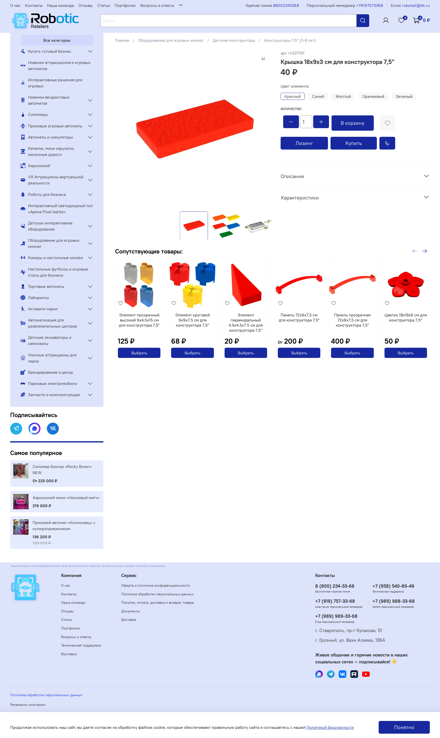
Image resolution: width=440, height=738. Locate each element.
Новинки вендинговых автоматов (49, 100)
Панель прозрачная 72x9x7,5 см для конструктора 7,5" (352, 320)
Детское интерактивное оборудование (50, 226)
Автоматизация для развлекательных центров (52, 323)
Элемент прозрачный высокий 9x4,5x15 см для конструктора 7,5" (139, 320)
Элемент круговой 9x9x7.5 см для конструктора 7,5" (192, 320)
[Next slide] (264, 129)
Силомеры (38, 114)
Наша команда (60, 5)
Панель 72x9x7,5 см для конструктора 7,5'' (299, 318)
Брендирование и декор (50, 372)
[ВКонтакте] (53, 429)
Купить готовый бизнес (49, 51)
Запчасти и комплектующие (54, 394)
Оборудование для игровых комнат (171, 40)
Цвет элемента (295, 86)
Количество (291, 109)
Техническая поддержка (81, 645)
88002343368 (286, 5)
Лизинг (304, 143)
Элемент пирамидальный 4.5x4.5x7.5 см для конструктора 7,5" (246, 323)
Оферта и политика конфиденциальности (155, 585)
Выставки (69, 654)
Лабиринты (38, 297)
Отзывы (85, 5)
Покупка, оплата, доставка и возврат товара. (158, 602)
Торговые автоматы (46, 286)
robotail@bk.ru (416, 5)
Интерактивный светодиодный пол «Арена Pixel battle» (60, 208)
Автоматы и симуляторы (50, 137)
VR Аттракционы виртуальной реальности (55, 179)
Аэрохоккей (39, 165)
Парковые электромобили (52, 383)
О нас (15, 5)
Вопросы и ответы (157, 5)
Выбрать (139, 353)
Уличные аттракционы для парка (52, 358)
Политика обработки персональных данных (157, 594)
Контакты (34, 5)
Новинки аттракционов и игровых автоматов (59, 65)
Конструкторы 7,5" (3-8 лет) (290, 40)
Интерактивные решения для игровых (55, 82)
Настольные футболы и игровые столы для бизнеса (58, 272)
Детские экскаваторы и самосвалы (49, 340)
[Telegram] (16, 429)
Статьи (103, 5)
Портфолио (125, 5)
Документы (130, 611)
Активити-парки (43, 308)
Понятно (404, 727)
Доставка (128, 619)
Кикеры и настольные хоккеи (55, 257)
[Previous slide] (123, 129)
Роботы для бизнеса (47, 194)
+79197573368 (369, 5)
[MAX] (34, 429)
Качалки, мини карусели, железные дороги (51, 151)
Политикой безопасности (330, 727)
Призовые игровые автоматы (55, 125)
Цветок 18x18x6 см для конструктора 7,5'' (405, 318)
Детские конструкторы (234, 40)
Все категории (56, 40)
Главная (122, 40)
